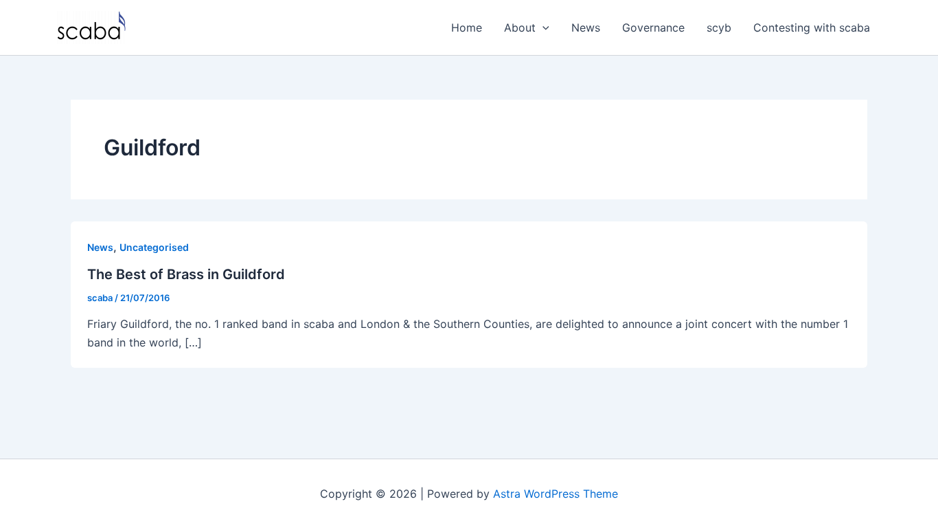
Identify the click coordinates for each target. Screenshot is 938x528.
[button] (542, 27)
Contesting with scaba (811, 27)
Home (466, 27)
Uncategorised (154, 247)
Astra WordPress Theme (555, 493)
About (520, 27)
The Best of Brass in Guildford (186, 274)
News (585, 27)
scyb (719, 27)
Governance (653, 27)
